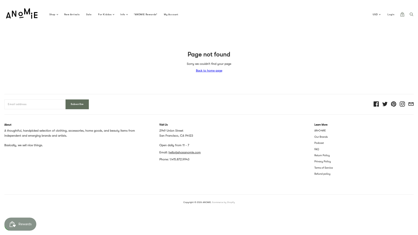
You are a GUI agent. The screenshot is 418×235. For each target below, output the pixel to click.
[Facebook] (376, 104)
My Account (171, 14)
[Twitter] (385, 104)
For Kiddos (105, 14)
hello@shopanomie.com (185, 152)
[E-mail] (411, 104)
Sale (89, 14)
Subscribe (77, 104)
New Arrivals (72, 14)
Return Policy (322, 155)
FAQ (316, 149)
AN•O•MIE (320, 130)
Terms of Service (323, 167)
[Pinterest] (393, 104)
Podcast (319, 142)
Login (391, 14)
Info (122, 14)
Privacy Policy (322, 161)
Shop (52, 14)
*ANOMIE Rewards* (145, 14)
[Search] (411, 15)
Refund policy (322, 173)
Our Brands (321, 136)
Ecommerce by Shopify (223, 202)
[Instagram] (402, 104)
